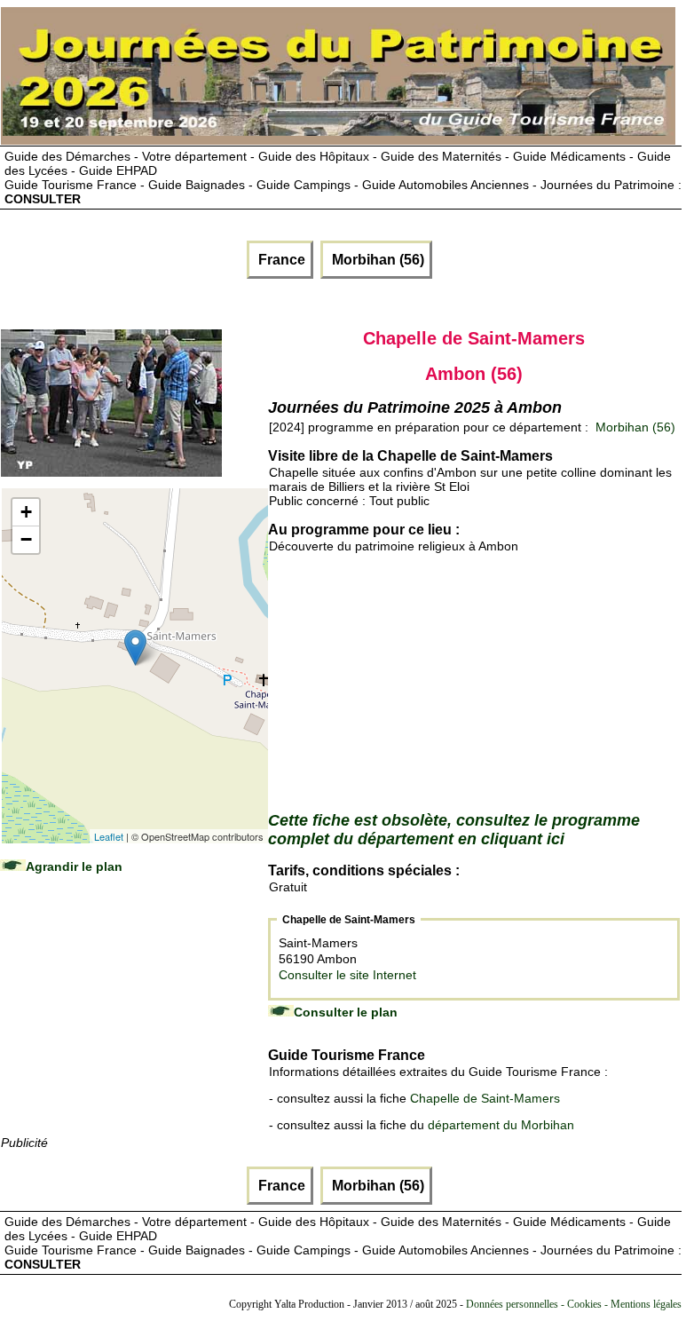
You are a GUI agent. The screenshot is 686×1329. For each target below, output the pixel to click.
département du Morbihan (501, 1125)
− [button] (26, 539)
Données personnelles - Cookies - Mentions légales (574, 1304)
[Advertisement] (134, 1022)
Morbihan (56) (376, 259)
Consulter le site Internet (347, 975)
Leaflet (108, 836)
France (280, 259)
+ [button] (26, 512)
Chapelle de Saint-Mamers (485, 1098)
